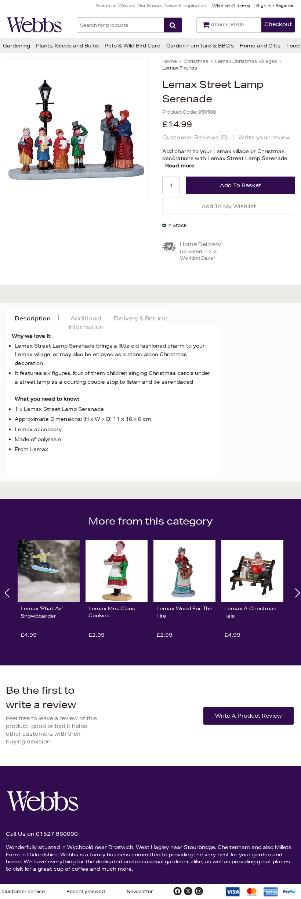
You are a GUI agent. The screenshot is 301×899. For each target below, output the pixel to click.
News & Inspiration (185, 5)
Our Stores (149, 5)
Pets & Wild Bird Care (132, 45)
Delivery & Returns (141, 318)
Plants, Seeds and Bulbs (67, 45)
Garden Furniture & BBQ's (200, 45)
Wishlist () (231, 5)
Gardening (16, 45)
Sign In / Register (275, 5)
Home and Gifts (260, 45)
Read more (180, 165)
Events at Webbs (115, 5)
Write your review (264, 137)
